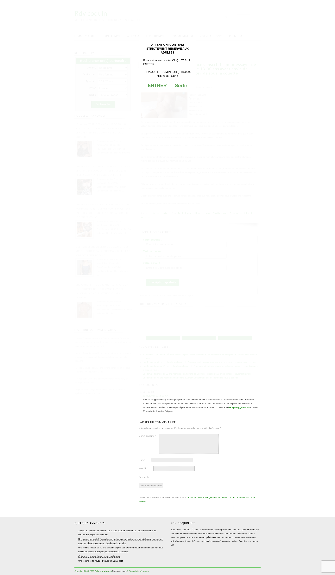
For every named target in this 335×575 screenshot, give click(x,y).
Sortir (181, 85)
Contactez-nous (119, 571)
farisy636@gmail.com (239, 407)
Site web (144, 477)
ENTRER (157, 85)
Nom (142, 460)
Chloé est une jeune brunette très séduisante (99, 556)
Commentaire (147, 436)
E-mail (143, 468)
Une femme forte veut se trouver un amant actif (100, 561)
